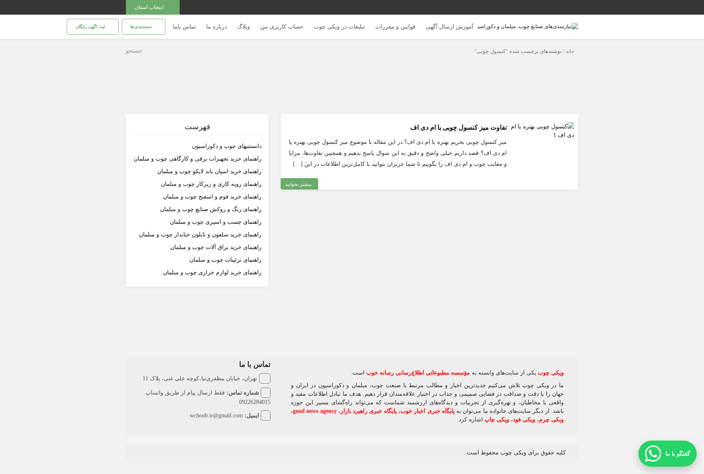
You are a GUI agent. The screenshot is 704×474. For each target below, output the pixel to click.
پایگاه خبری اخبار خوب (427, 411)
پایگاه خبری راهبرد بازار (369, 411)
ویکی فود (524, 420)
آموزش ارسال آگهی (449, 27)
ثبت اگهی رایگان (90, 26)
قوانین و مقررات (395, 27)
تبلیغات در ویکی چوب (339, 27)
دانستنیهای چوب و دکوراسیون (227, 146)
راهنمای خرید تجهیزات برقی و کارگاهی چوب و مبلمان (198, 159)
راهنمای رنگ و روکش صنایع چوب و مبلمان (211, 209)
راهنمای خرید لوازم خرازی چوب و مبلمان (212, 272)
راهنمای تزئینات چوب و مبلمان (225, 260)
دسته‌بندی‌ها (141, 26)
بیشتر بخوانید (298, 184)
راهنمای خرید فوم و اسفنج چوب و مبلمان (212, 197)
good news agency (315, 411)
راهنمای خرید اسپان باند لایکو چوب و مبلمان (209, 171)
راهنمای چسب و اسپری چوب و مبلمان (216, 222)
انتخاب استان (149, 7)
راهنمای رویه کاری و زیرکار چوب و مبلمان (211, 184)
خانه (570, 51)
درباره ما (216, 27)
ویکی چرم (551, 420)
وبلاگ (243, 27)
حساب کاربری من (282, 27)
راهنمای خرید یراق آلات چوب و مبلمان (216, 247)
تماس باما (184, 27)
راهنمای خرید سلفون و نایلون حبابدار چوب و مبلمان (200, 234)
